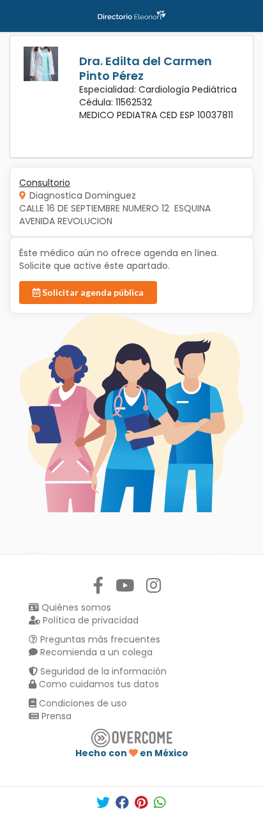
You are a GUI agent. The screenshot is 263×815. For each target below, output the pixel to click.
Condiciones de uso (81, 703)
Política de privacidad (89, 620)
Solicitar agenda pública (92, 292)
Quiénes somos (75, 607)
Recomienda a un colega (95, 652)
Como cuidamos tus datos (97, 684)
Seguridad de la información (102, 671)
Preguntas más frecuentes (99, 639)
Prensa (55, 716)
